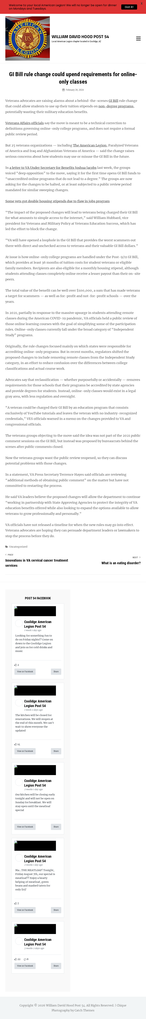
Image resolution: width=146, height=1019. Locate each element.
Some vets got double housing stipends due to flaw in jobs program (57, 201)
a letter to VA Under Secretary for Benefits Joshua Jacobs (53, 168)
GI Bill (113, 101)
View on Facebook (25, 671)
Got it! (129, 7)
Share (56, 671)
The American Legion (89, 145)
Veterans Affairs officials (24, 123)
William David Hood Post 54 (80, 36)
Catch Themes (84, 1010)
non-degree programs (115, 106)
